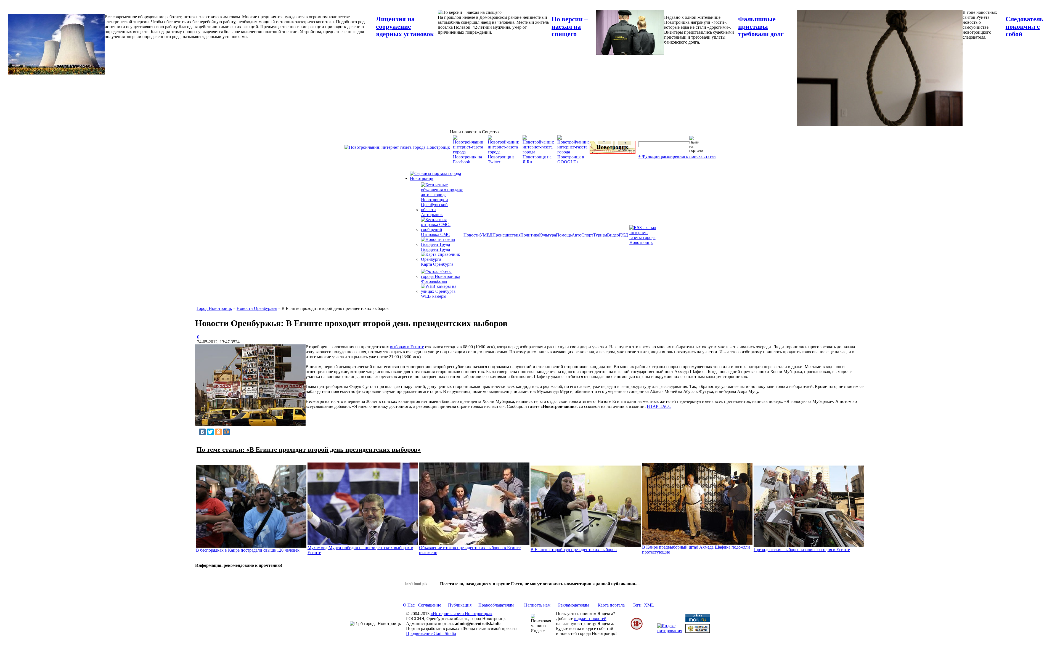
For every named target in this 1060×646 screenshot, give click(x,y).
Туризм (600, 235)
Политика (529, 235)
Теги (637, 605)
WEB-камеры (433, 296)
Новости (471, 235)
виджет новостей (590, 618)
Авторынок (432, 214)
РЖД (623, 235)
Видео (613, 235)
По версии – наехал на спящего (570, 26)
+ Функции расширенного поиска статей (677, 156)
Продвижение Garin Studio (431, 633)
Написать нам (537, 605)
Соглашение (429, 605)
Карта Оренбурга (437, 264)
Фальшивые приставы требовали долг (761, 26)
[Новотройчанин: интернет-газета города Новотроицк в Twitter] (503, 161)
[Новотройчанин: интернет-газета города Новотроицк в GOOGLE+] (573, 161)
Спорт (587, 235)
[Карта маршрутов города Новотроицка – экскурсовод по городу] (612, 152)
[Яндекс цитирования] (669, 630)
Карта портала (611, 605)
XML (649, 605)
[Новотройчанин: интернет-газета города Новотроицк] (397, 147)
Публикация (459, 605)
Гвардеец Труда (435, 249)
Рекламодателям (573, 605)
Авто (576, 235)
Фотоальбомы (434, 281)
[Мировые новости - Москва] (697, 631)
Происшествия (506, 235)
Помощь (564, 235)
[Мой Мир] (226, 432)
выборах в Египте (407, 346)
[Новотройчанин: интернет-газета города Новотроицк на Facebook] (468, 161)
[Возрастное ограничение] (636, 628)
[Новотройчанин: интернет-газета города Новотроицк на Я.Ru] (538, 161)
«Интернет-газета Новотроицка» (461, 613)
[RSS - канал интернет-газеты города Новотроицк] (644, 242)
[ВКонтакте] (202, 432)
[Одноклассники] (218, 432)
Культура (547, 235)
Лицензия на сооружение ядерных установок (405, 26)
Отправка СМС (435, 234)
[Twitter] (210, 432)
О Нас (409, 605)
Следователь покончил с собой (1024, 26)
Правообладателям (496, 605)
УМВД (486, 235)
